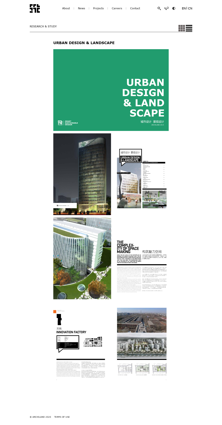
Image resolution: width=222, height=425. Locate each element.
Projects (98, 8)
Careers (117, 8)
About (66, 8)
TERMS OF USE (62, 417)
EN (184, 8)
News (81, 8)
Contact (135, 8)
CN (190, 8)
